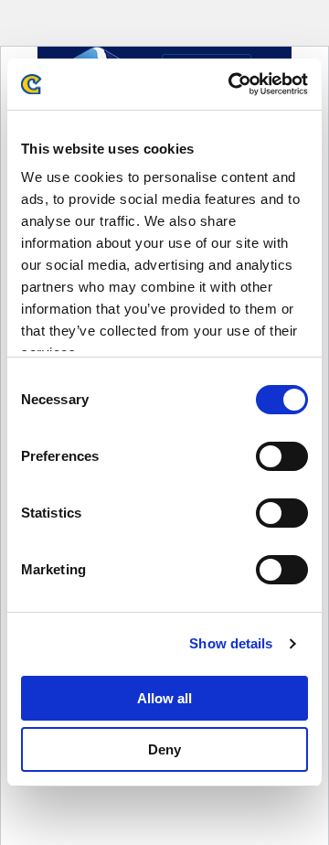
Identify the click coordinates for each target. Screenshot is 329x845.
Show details (230, 643)
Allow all (164, 698)
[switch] (282, 456)
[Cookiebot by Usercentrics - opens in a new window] (232, 84)
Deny (164, 749)
